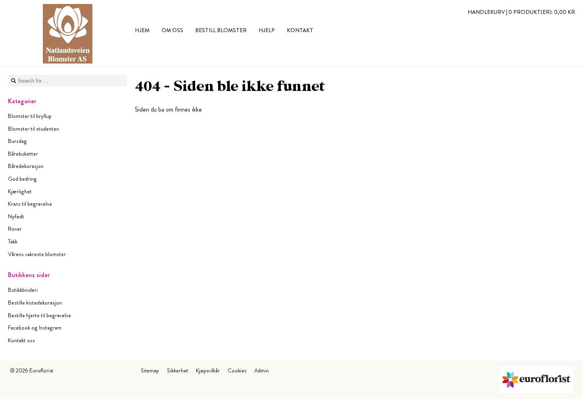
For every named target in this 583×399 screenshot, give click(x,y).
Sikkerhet (177, 370)
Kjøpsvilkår (208, 370)
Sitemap (150, 370)
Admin (261, 370)
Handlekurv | (521, 12)
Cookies (237, 370)
